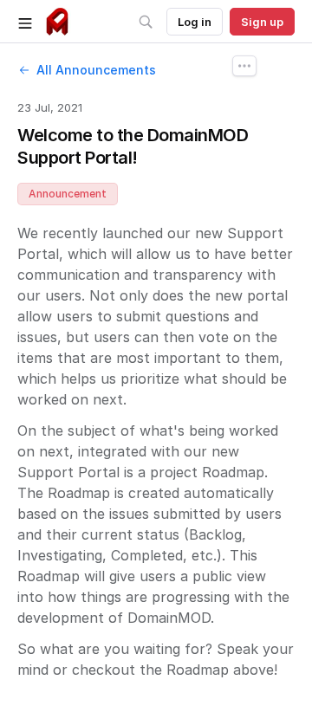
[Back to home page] (57, 22)
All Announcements (96, 69)
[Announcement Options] (244, 66)
